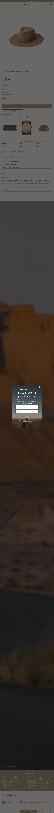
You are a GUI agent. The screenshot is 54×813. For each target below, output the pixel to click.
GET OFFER (27, 416)
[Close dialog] (40, 387)
